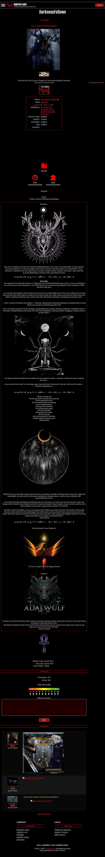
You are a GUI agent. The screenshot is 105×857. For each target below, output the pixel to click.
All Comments (44, 814)
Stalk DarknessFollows (53, 183)
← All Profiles (44, 20)
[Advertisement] (44, 144)
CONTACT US (22, 832)
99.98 (56, 99)
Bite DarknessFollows (35, 183)
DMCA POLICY (60, 835)
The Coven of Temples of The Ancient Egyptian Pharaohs (48, 110)
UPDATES (21, 840)
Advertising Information (96, 82)
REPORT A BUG (23, 837)
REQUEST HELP (23, 830)
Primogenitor (46, 99)
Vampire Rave (50, 849)
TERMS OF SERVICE (63, 830)
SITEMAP (20, 835)
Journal (44, 171)
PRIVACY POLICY (61, 832)
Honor (36, 105)
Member (44, 102)
